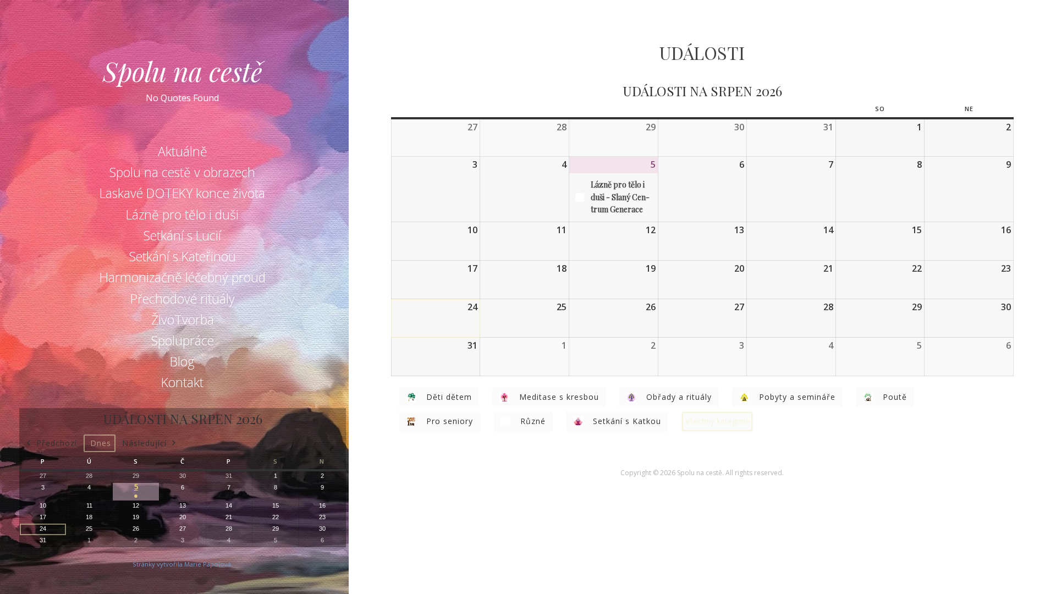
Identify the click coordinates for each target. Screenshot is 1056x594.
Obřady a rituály (679, 397)
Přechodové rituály (182, 298)
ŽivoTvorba (182, 319)
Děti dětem (449, 397)
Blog (182, 361)
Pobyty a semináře (797, 397)
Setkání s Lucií (182, 235)
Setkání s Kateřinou (182, 256)
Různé (533, 421)
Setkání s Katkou (627, 421)
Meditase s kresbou (559, 397)
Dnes (100, 443)
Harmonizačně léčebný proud (183, 277)
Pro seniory (449, 421)
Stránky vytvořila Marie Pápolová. (183, 564)
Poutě (895, 397)
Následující (144, 443)
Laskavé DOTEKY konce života (182, 193)
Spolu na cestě (182, 71)
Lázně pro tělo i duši (182, 214)
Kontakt (182, 382)
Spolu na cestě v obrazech (182, 172)
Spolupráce (182, 340)
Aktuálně (182, 151)
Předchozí (56, 443)
